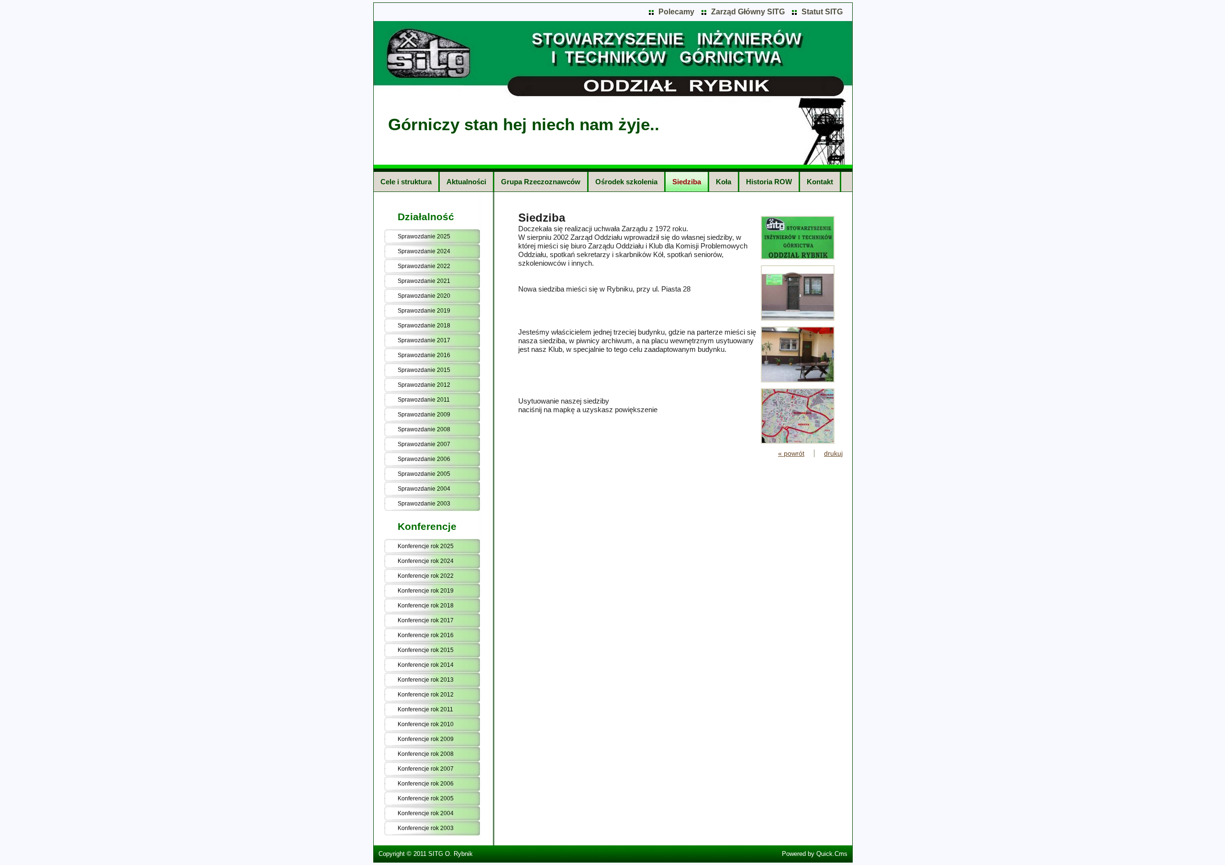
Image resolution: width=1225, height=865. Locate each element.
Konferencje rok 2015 (426, 650)
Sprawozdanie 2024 (424, 251)
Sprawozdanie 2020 (424, 295)
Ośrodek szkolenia (626, 182)
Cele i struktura (406, 182)
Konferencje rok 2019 (426, 590)
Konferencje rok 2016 (426, 635)
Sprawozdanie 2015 (424, 370)
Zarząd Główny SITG (748, 12)
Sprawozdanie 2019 (424, 310)
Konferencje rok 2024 (426, 561)
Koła (723, 182)
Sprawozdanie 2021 (424, 281)
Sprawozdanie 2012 (424, 385)
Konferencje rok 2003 (426, 828)
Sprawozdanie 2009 (424, 414)
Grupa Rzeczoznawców (540, 182)
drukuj (833, 453)
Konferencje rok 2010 (426, 724)
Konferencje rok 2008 (426, 754)
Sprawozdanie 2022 (424, 266)
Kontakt (820, 182)
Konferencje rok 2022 (426, 576)
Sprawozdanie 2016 (424, 355)
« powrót (791, 453)
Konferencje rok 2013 (426, 679)
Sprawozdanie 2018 (424, 325)
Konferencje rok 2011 (425, 709)
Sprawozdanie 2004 (424, 488)
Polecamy (676, 12)
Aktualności (466, 182)
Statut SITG (822, 12)
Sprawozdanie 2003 (424, 503)
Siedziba (686, 182)
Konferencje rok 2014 (426, 665)
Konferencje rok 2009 (426, 739)
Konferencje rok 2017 (426, 620)
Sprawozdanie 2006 (424, 459)
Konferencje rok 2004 (426, 813)
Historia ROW (769, 182)
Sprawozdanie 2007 (424, 444)
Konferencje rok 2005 (426, 798)
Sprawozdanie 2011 (424, 399)
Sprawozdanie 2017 (424, 340)
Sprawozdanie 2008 (424, 429)
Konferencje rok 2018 (426, 605)
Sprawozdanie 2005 (424, 474)
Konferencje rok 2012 (426, 694)
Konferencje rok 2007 (426, 768)
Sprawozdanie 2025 (424, 236)
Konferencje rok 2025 (426, 546)
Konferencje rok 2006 (426, 783)
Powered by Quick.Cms (814, 853)
